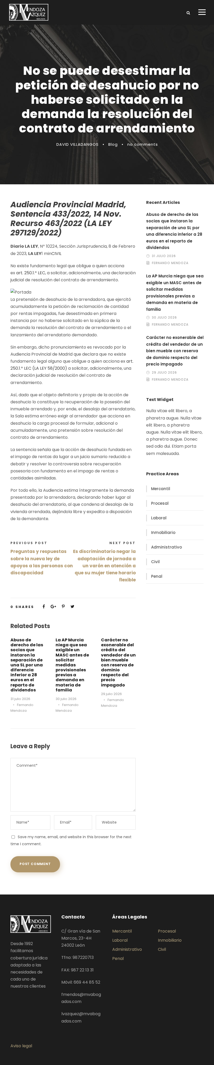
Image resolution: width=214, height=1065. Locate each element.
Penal (156, 576)
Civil (155, 561)
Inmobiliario (163, 532)
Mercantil (160, 488)
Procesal (160, 503)
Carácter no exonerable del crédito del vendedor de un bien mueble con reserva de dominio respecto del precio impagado (118, 662)
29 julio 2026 (111, 693)
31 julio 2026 (20, 698)
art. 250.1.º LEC (30, 273)
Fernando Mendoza (170, 263)
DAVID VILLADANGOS (77, 144)
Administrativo (166, 547)
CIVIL (56, 254)
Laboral (159, 518)
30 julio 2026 (66, 698)
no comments (142, 144)
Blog (113, 144)
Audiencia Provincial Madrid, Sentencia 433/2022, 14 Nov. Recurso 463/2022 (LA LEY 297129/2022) (68, 218)
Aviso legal (21, 1046)
